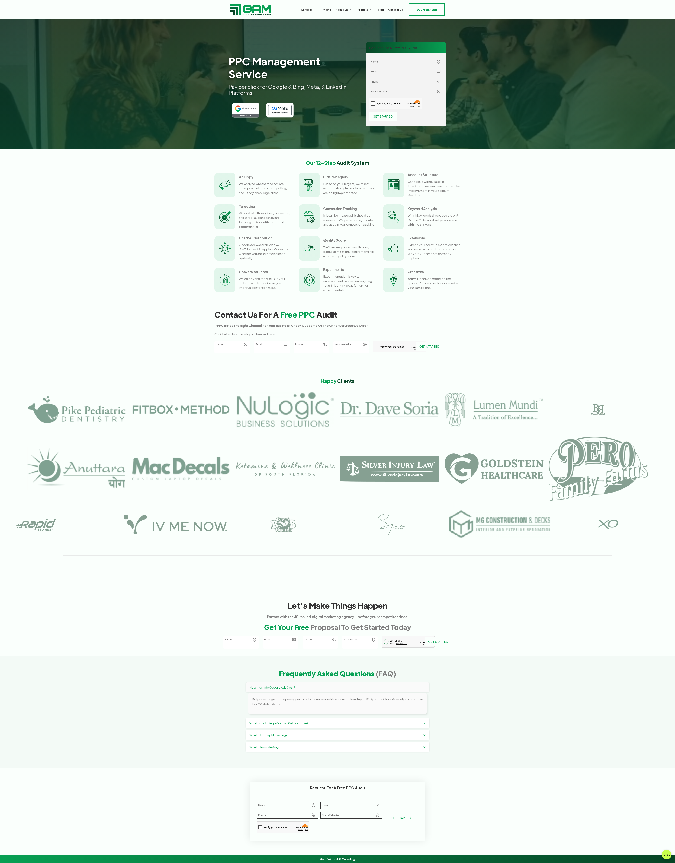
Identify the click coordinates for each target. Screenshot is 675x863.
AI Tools (363, 9)
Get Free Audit (426, 9)
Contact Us (395, 9)
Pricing (326, 9)
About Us (342, 9)
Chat (666, 854)
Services (306, 9)
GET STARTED (383, 116)
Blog (381, 9)
